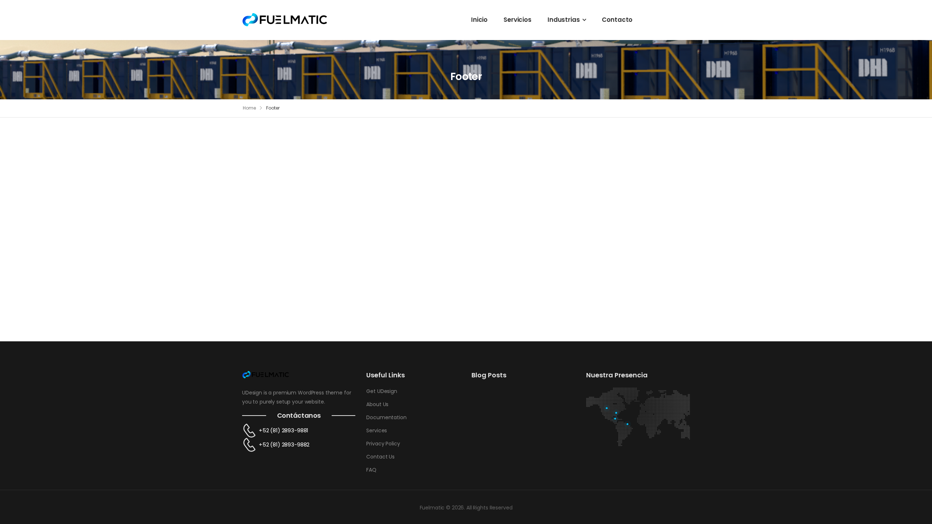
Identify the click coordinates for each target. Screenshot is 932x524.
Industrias (564, 19)
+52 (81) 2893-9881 (283, 430)
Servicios (517, 19)
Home (249, 108)
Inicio (479, 19)
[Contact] (250, 431)
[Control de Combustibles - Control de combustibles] (285, 20)
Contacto (617, 19)
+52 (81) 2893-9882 (284, 444)
